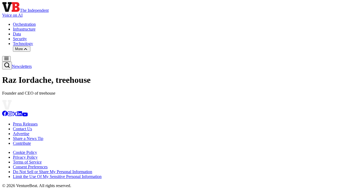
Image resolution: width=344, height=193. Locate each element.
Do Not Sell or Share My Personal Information (52, 171)
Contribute (22, 143)
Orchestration (24, 24)
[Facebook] (5, 115)
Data (17, 34)
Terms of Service (27, 162)
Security (20, 38)
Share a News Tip (28, 138)
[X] (14, 115)
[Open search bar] (7, 65)
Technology (23, 43)
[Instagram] (10, 115)
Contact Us (22, 129)
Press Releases (25, 124)
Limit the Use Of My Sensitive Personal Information (57, 176)
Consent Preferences (30, 167)
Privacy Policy (25, 157)
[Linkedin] (19, 115)
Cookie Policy (25, 152)
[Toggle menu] (6, 59)
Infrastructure (24, 29)
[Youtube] (25, 115)
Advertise (21, 133)
